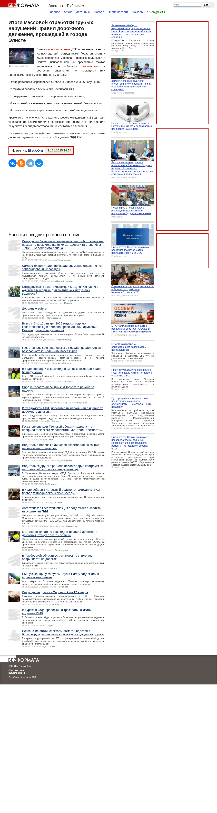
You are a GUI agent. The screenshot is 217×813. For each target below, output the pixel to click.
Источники (83, 12)
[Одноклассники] (21, 163)
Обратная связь (16, 670)
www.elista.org (21, 66)
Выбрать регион (16, 673)
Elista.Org (35, 150)
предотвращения (59, 49)
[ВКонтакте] (12, 163)
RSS (34, 677)
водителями (91, 66)
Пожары (137, 12)
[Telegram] (30, 163)
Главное (54, 12)
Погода (99, 12)
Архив (68, 12)
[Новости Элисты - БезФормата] (20, 4)
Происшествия (118, 12)
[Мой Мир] (39, 163)
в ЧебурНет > (156, 12)
